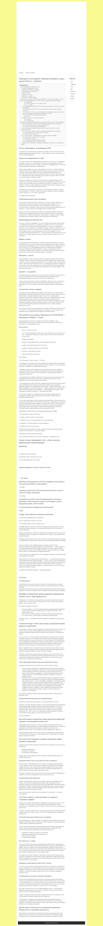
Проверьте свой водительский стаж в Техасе (35, 139)
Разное (72, 96)
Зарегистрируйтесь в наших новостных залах (36, 103)
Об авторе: (29, 119)
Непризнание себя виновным (31, 134)
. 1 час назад (29, 104)
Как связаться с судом (30, 138)
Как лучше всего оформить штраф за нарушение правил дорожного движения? (42, 131)
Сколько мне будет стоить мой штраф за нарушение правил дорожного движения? (42, 123)
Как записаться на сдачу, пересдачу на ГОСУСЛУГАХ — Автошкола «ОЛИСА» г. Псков (42, 99)
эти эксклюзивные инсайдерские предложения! (36, 114)
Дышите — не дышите (28, 96)
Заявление (73, 84)
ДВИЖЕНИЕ (29, 102)
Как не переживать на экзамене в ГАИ (30, 86)
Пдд (71, 89)
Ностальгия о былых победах (30, 97)
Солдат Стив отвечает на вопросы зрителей (33, 117)
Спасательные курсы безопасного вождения (35, 137)
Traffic (28, 116)
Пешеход (72, 91)
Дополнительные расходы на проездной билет (35, 126)
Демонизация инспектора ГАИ (30, 91)
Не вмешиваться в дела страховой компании (35, 141)
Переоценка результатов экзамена (31, 89)
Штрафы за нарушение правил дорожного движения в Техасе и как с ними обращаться (42, 122)
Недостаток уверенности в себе (30, 88)
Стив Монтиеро (30, 120)
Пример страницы (30, 72)
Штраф (72, 98)
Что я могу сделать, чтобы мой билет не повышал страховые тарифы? (39, 135)
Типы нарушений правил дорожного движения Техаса (37, 125)
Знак (71, 86)
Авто (71, 82)
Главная (21, 72)
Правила (72, 93)
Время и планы (26, 92)
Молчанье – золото (27, 94)
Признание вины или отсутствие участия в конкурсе (36, 132)
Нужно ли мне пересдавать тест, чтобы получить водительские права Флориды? (41, 100)
